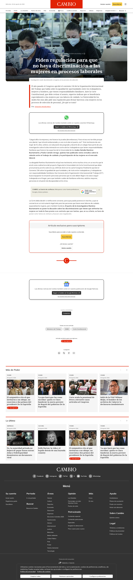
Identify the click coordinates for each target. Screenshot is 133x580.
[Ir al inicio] (66, 4)
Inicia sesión (66, 248)
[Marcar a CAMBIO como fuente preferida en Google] (88, 191)
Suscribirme (66, 237)
